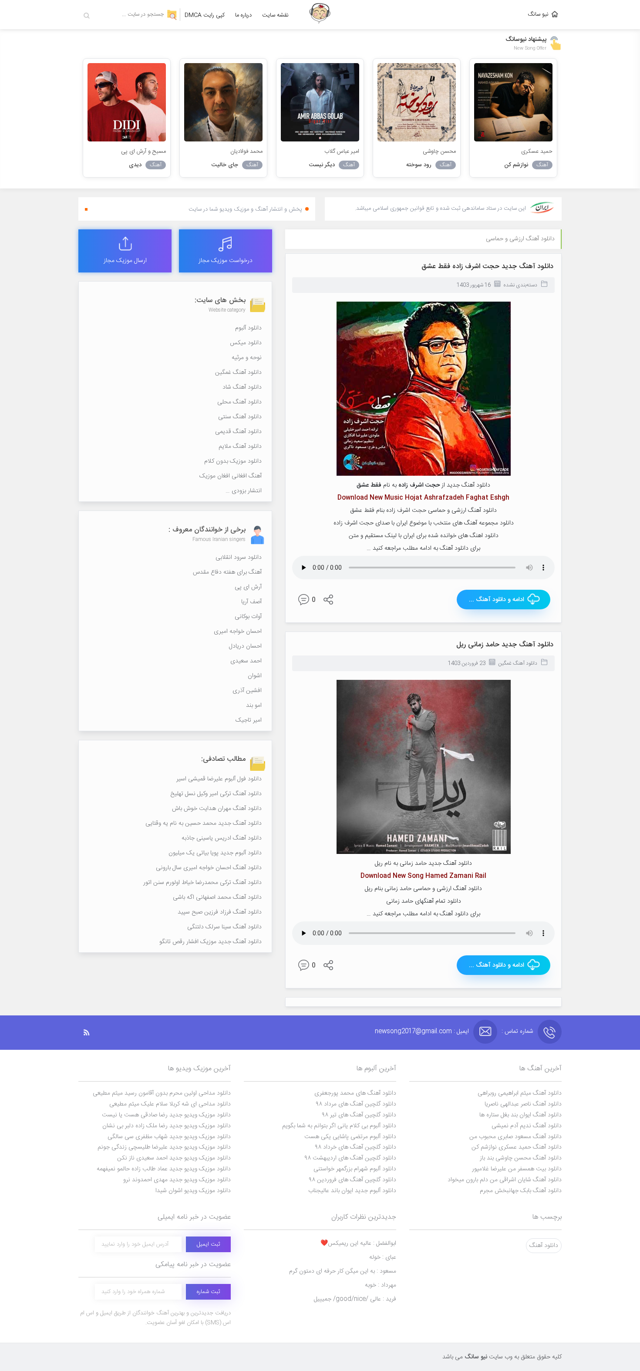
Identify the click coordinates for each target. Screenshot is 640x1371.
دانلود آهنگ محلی (239, 402)
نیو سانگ (538, 14)
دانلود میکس (246, 343)
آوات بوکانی (248, 617)
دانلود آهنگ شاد (242, 387)
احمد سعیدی (246, 661)
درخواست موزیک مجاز (226, 260)
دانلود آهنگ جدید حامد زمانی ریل (504, 645)
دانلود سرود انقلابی (239, 557)
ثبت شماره (208, 1292)
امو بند (254, 705)
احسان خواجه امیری (238, 631)
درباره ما (243, 15)
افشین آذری (247, 691)
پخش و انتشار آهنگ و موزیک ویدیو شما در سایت (245, 209)
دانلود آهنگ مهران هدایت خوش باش (217, 808)
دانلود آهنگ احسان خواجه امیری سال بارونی (209, 868)
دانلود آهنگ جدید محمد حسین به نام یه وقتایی (203, 823)
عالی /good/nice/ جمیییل (355, 1299)
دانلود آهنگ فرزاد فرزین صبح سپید (220, 912)
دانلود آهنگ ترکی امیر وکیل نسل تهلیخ (216, 794)
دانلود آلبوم (248, 328)
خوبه (380, 1285)
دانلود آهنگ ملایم (240, 446)
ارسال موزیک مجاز (125, 260)
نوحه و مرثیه (247, 358)
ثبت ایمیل (208, 1244)
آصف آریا (251, 602)
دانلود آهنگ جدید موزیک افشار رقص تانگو (210, 942)
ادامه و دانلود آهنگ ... (496, 600)
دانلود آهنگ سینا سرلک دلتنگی (224, 927)
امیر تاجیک (249, 720)
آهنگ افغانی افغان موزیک (230, 476)
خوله (382, 1257)
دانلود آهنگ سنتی (240, 417)
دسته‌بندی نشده (520, 285)
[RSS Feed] (91, 1032)
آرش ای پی (248, 587)
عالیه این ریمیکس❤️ (358, 1243)
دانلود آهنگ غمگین (517, 663)
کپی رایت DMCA (205, 15)
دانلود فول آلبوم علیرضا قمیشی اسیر (219, 779)
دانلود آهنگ (543, 1245)
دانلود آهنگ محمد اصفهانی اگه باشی (217, 897)
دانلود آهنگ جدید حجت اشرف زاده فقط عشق (487, 266)
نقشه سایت (275, 15)
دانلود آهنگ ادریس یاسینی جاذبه (222, 838)
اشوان (255, 676)
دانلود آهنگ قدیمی (238, 432)
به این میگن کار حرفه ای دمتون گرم (342, 1271)
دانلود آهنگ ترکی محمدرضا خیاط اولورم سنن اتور (202, 882)
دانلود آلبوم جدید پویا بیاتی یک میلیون (215, 853)
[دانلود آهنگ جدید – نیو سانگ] (320, 14)
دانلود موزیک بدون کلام (233, 461)
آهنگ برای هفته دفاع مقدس (227, 572)
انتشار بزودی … (244, 491)
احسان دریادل (245, 646)
